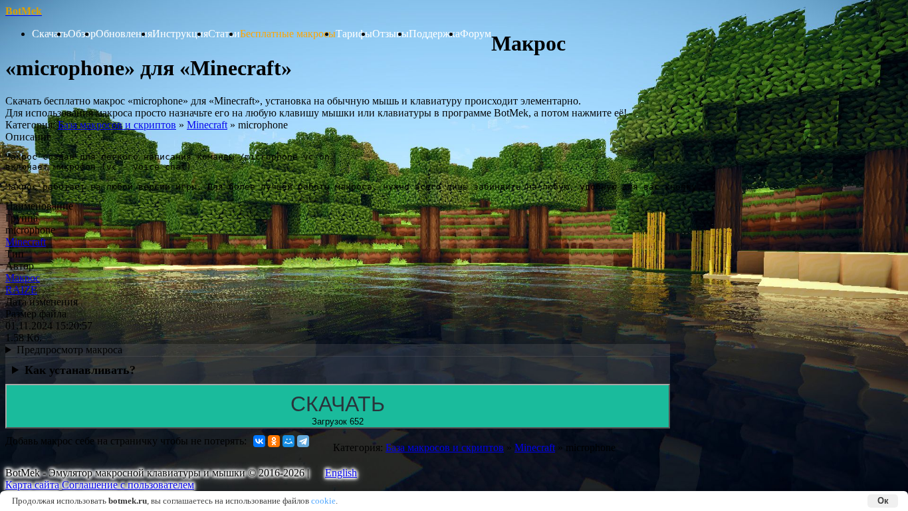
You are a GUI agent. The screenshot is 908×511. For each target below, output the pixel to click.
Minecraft (207, 124)
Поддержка (434, 33)
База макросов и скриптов (117, 124)
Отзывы (390, 33)
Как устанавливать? (80, 370)
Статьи (224, 33)
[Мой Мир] (288, 441)
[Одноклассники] (274, 441)
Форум (475, 33)
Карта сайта (32, 484)
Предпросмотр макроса (69, 349)
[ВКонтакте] (259, 441)
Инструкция (180, 33)
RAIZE (21, 289)
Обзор (82, 33)
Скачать (50, 33)
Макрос (22, 277)
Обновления (124, 33)
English (341, 472)
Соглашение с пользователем (128, 484)
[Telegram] (303, 441)
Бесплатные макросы (288, 33)
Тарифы (354, 33)
